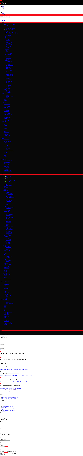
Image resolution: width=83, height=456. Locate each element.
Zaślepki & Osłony (6, 168)
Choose (2, 344)
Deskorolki (5, 140)
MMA (5, 124)
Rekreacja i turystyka (5, 281)
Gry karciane (5, 130)
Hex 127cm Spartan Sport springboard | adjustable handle (13, 359)
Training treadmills (12, 24)
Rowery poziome (13, 32)
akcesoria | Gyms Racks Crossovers (10, 197)
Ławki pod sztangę (8, 46)
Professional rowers (8, 35)
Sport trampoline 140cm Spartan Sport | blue (10, 385)
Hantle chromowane (8, 239)
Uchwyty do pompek (8, 62)
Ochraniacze (5, 127)
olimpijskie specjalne (8, 221)
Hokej (4, 310)
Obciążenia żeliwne (8, 79)
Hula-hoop (5, 112)
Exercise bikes (10, 29)
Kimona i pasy (6, 275)
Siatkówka (5, 156)
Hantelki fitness (8, 257)
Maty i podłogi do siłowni (9, 65)
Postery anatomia (6, 163)
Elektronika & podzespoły (7, 170)
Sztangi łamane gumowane (9, 75)
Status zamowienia (4, 407)
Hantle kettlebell (8, 88)
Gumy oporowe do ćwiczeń (9, 63)
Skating (5, 285)
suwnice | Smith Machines (9, 193)
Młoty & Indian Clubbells (7, 83)
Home (3, 327)
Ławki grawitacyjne (6, 164)
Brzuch (7, 51)
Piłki (4, 101)
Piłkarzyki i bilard (6, 132)
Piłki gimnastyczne (8, 260)
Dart (4, 157)
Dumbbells (6, 236)
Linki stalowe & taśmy (7, 166)
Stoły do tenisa (8, 148)
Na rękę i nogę (8, 106)
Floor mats (5, 128)
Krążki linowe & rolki (7, 165)
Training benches (6, 45)
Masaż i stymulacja (6, 161)
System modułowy (8, 92)
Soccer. (5, 306)
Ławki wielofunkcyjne (9, 200)
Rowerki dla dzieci (6, 292)
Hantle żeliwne (8, 84)
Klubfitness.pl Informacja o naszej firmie (7, 406)
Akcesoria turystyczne (7, 135)
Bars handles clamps (6, 66)
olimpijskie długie (8, 67)
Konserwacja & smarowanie (8, 171)
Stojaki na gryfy (8, 91)
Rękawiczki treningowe (9, 61)
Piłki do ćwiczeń (6, 107)
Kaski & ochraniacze (7, 137)
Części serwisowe (5, 317)
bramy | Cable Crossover (9, 42)
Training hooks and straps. (9, 214)
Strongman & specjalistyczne (9, 229)
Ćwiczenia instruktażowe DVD (8, 119)
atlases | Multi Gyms (8, 43)
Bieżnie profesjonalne (8, 26)
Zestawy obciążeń (8, 82)
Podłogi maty (5, 37)
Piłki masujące (7, 108)
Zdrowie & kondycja (5, 159)
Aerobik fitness (4, 102)
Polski (3, 6)
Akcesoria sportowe (6, 158)
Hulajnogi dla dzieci (6, 139)
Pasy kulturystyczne (8, 64)
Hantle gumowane (8, 85)
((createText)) (6, 446)
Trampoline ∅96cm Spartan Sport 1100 (9, 366)
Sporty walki (4, 121)
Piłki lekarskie (7, 110)
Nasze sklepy (4, 409)
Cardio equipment (5, 175)
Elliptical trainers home (9, 27)
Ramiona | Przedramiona (9, 53)
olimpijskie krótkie (8, 69)
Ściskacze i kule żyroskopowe (8, 114)
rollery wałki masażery (7, 117)
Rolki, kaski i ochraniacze (7, 141)
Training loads (6, 77)
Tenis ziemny (5, 152)
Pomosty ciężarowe (6, 99)
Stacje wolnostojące (8, 94)
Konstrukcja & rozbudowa (9, 96)
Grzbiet (7, 204)
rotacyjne (7, 225)
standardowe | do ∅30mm (9, 70)
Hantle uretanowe (8, 86)
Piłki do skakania (8, 109)
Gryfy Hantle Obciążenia (6, 218)
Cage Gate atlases (6, 38)
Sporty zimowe (6, 133)
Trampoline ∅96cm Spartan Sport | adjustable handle (12, 353)
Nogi (6, 50)
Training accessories (6, 60)
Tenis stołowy (6, 147)
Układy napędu (6, 169)
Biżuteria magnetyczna (7, 162)
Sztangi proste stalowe (9, 76)
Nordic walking (6, 134)
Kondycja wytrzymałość (7, 250)
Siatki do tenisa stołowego (9, 302)
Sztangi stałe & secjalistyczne (8, 73)
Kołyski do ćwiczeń (6, 120)
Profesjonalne (9, 31)
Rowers (8, 34)
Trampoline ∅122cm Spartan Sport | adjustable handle (12, 379)
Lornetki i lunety (6, 289)
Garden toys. (7, 144)
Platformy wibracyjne (7, 36)
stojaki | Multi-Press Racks (9, 41)
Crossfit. (3, 93)
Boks (4, 123)
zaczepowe (7, 72)
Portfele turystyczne (6, 288)
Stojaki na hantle (8, 90)
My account (3, 411)
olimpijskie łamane (8, 68)
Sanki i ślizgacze (6, 145)
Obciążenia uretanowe (9, 81)
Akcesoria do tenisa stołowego (10, 151)
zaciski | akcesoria (8, 71)
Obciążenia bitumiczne (9, 232)
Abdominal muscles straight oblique (10, 207)
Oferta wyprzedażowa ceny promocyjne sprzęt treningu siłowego (11, 397)
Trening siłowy (6, 100)
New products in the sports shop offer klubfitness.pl (9, 398)
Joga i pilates (5, 118)
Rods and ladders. (8, 296)
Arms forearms (8, 56)
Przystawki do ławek (8, 48)
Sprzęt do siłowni (5, 190)
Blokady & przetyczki (7, 167)
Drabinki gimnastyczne (7, 116)
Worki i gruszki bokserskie (7, 126)
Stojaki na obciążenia (8, 243)
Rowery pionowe (13, 30)
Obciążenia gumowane (9, 78)
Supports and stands (6, 89)
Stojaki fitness (6, 271)
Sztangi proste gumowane (9, 74)
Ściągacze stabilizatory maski (8, 160)
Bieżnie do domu (8, 25)
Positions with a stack (7, 49)
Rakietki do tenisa (8, 149)
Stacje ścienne (7, 95)
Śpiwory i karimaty (6, 282)
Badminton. (5, 153)
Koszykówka (5, 155)
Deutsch (3, 7)
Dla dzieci (3, 138)
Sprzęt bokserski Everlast (7, 274)
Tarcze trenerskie (6, 278)
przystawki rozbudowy (9, 44)
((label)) (1, 445)
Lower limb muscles (8, 58)
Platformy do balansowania (7, 264)
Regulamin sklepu (4, 405)
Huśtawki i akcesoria (8, 295)
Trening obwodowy (6, 211)
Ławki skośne (7, 47)
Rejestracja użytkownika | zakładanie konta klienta (9, 410)
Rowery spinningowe (15, 33)
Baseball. (5, 154)
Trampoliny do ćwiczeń (7, 267)
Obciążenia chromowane (9, 80)
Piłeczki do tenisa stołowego (9, 303)
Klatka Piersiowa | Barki (9, 52)
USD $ (3, 13)
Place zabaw (5, 142)
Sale (2, 328)
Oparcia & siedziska (6, 320)
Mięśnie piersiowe (8, 55)
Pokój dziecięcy (6, 146)
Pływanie (5, 131)
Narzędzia (5, 324)
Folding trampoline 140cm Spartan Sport (9, 373)
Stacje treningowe (7, 246)
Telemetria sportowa (6, 313)
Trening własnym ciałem (7, 98)
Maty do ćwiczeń (6, 111)
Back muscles (7, 57)
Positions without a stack (7, 54)
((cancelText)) (2, 446)
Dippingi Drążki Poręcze (7, 59)
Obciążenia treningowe (7, 104)
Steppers (5, 186)
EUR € (3, 11)
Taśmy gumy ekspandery (7, 113)
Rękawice (5, 125)
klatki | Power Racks (8, 39)
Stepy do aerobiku (6, 115)
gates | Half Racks (8, 40)
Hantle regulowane (8, 87)
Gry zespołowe (5, 299)
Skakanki (5, 103)
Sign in (3, 20)
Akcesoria (7, 97)
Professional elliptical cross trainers (10, 28)
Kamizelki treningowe (9, 105)
